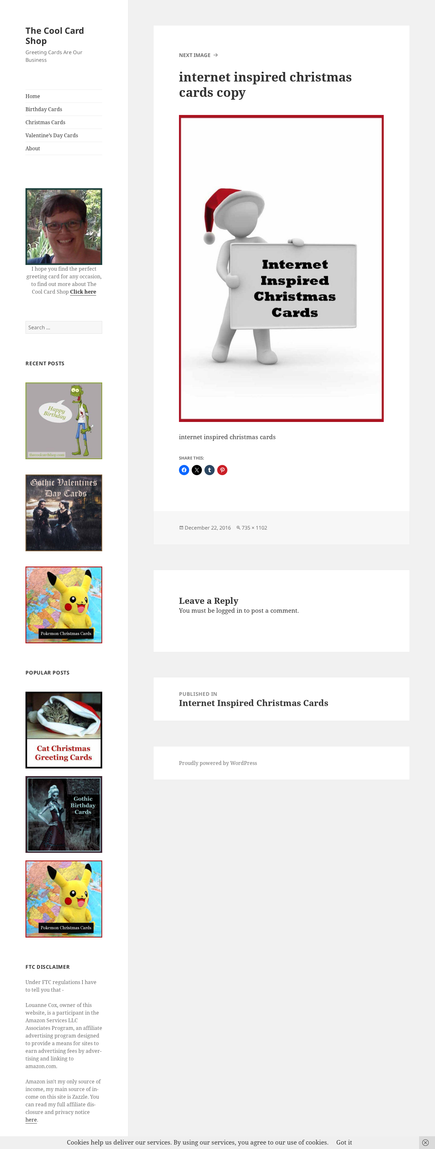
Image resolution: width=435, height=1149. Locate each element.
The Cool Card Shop (54, 35)
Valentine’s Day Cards (51, 135)
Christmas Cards (45, 122)
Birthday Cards (43, 109)
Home (32, 96)
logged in (229, 610)
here (31, 1119)
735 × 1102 (254, 527)
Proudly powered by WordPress (218, 763)
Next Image (194, 55)
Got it (344, 1142)
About (32, 148)
